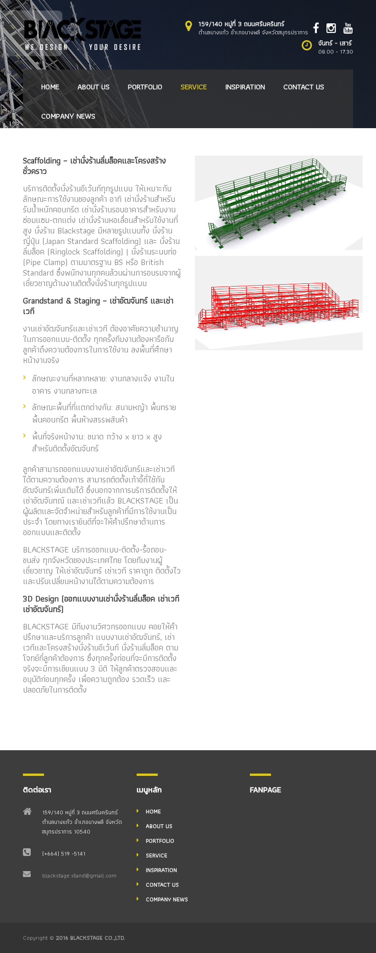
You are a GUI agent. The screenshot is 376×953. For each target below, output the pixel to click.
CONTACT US (303, 86)
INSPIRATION (245, 86)
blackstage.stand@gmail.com (79, 875)
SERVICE (194, 86)
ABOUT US (93, 86)
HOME (50, 86)
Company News (68, 115)
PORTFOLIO (145, 86)
